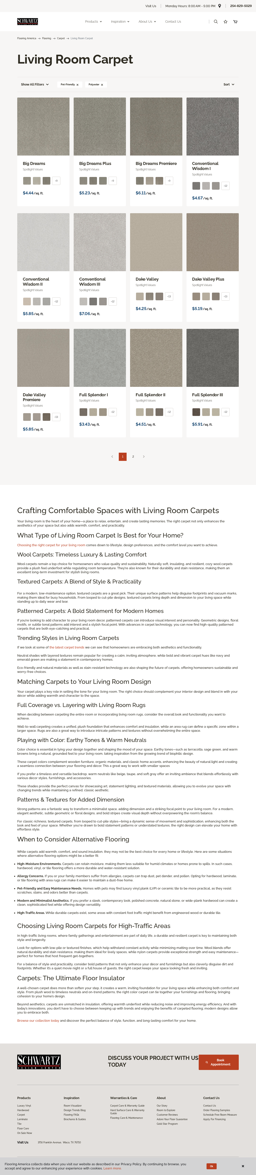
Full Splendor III (207, 394)
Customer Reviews (167, 1114)
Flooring (46, 38)
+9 (56, 180)
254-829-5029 (241, 6)
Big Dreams (34, 163)
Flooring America (26, 38)
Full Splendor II (150, 394)
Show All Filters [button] (32, 84)
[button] (215, 21)
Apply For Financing (214, 1119)
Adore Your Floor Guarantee (172, 1119)
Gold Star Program (167, 1123)
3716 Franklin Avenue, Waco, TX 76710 (59, 1142)
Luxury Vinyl (24, 1105)
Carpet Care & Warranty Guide (127, 1105)
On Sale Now (24, 1133)
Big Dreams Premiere (156, 163)
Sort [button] (227, 84)
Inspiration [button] (118, 21)
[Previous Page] (112, 457)
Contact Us (173, 21)
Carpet (61, 38)
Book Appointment (220, 1062)
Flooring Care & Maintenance (126, 1117)
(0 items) (235, 22)
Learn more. (112, 1168)
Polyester (94, 84)
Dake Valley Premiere (34, 397)
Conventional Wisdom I (205, 166)
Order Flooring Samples (216, 1110)
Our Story (162, 1105)
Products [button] (91, 21)
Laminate (22, 1119)
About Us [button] (145, 21)
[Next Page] (144, 457)
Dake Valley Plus (208, 279)
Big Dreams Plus (95, 163)
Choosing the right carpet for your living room (51, 545)
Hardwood (23, 1110)
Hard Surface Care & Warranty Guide (127, 1112)
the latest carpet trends (66, 647)
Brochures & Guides (75, 1119)
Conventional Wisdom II (36, 282)
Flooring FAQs (71, 1114)
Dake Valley (147, 279)
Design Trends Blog (75, 1110)
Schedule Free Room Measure (220, 1114)
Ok (211, 1166)
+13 (169, 296)
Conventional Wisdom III (92, 282)
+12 (225, 185)
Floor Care (23, 1128)
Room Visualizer (73, 1105)
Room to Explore (166, 1110)
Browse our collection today (38, 1020)
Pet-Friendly (68, 84)
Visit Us (150, 6)
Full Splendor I (93, 394)
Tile (19, 1123)
